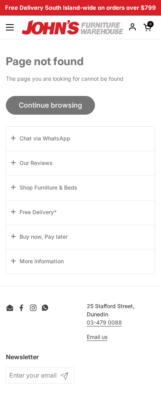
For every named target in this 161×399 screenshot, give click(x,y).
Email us (97, 336)
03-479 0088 (104, 322)
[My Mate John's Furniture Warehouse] (72, 27)
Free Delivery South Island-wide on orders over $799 (80, 8)
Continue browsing (50, 105)
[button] (80, 139)
